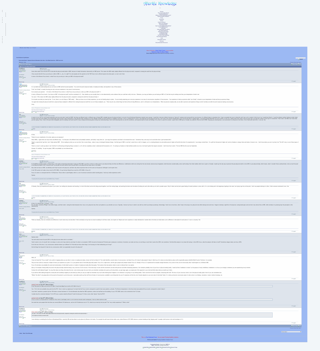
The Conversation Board (163, 13)
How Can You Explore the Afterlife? (163, 26)
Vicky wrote (34, 312)
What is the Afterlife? (163, 23)
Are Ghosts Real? (163, 24)
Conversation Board (23, 60)
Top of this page (29, 333)
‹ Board (24, 333)
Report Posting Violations (163, 16)
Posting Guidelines (163, 14)
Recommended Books (162, 36)
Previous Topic (293, 62)
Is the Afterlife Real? (163, 27)
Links (161, 38)
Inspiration (163, 28)
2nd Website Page (163, 34)
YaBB (152, 345)
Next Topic (299, 62)
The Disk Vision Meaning (163, 35)
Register (34, 47)
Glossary (162, 41)
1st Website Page (163, 33)
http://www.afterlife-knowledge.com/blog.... (165, 53)
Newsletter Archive (162, 39)
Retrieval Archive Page (163, 31)
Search (21, 57)
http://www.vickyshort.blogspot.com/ (38, 109)
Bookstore (161, 19)
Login (31, 47)
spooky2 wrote (35, 284)
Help (19, 57)
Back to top (21, 82)
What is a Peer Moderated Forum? (163, 15)
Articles (161, 20)
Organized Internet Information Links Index (36, 60)
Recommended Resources (162, 42)
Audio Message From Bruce (163, 29)
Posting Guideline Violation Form (165, 339)
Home (17, 57)
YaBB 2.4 (167, 344)
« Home (20, 333)
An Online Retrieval (163, 30)
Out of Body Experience (50, 60)
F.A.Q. (161, 17)
